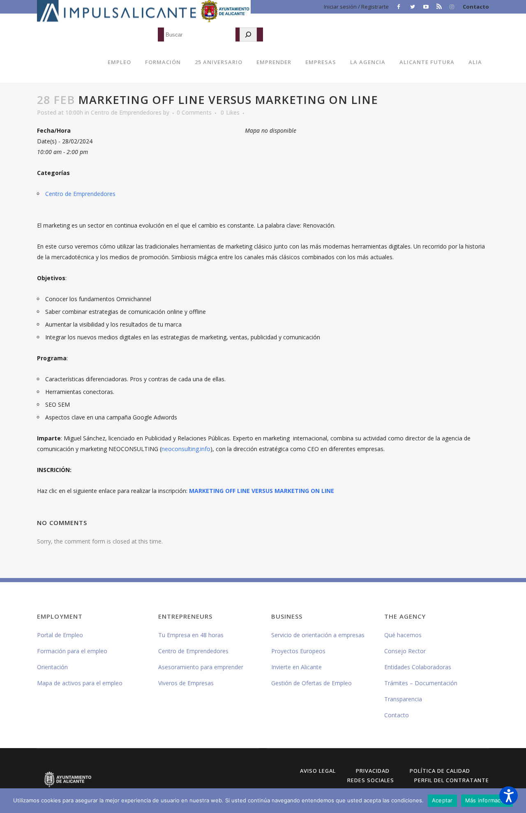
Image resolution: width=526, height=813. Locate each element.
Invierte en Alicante (296, 667)
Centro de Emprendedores (126, 112)
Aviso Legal (318, 770)
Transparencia (403, 699)
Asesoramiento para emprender (200, 667)
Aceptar (442, 800)
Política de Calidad (440, 770)
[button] (508, 795)
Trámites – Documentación (420, 683)
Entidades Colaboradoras (417, 667)
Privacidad (373, 770)
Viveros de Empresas (186, 683)
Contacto (476, 6)
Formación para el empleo (72, 651)
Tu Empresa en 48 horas (191, 635)
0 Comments (194, 112)
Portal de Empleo (60, 635)
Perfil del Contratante (451, 780)
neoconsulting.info (185, 449)
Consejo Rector (405, 651)
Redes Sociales (370, 780)
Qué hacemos (403, 635)
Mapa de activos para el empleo (79, 683)
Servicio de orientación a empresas (318, 635)
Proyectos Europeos (298, 651)
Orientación (52, 667)
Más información (487, 800)
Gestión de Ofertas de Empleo (311, 683)
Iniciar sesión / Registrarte (356, 6)
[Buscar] (248, 34)
